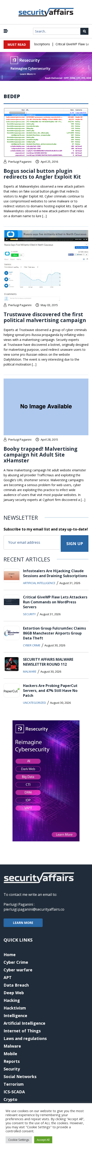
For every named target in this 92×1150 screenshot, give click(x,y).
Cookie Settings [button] (18, 1140)
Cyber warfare (18, 969)
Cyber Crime (31, 645)
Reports (12, 1061)
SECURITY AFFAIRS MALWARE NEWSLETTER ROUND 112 (48, 662)
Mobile (10, 1053)
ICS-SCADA (14, 1091)
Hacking (12, 1000)
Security (29, 614)
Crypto (10, 1099)
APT (8, 977)
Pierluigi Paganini (19, 162)
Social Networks (20, 1076)
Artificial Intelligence (39, 583)
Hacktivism (15, 1008)
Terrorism (14, 1084)
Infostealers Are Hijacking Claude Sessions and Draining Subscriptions (55, 573)
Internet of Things (22, 1030)
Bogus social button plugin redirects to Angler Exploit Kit (42, 173)
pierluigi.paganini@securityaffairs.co (34, 909)
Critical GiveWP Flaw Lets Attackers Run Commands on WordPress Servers (55, 602)
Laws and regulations (25, 1038)
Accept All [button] (43, 1140)
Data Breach (16, 985)
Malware (29, 671)
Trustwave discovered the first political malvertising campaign (45, 317)
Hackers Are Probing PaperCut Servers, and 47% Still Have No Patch (50, 690)
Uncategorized (34, 703)
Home (10, 954)
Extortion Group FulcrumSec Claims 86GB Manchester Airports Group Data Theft (54, 633)
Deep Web (14, 992)
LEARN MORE (23, 922)
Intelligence (15, 1015)
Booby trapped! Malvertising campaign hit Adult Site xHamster (40, 454)
